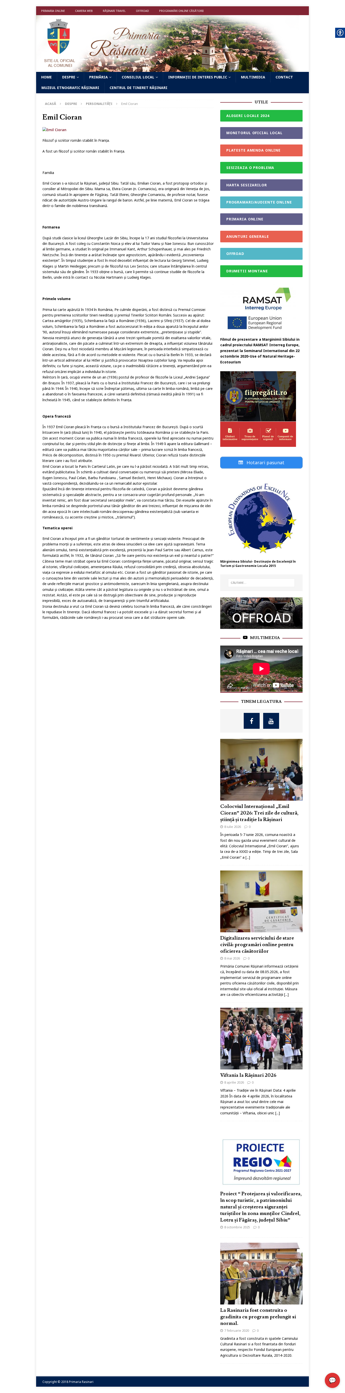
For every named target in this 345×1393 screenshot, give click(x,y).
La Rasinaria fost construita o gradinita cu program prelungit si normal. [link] (258, 1317)
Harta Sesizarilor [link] (246, 185)
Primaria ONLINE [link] (53, 11)
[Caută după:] (261, 582)
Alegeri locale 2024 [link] (247, 115)
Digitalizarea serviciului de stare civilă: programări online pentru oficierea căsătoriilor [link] (257, 944)
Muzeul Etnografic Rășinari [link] (70, 87)
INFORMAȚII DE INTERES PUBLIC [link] (197, 77)
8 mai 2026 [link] (232, 958)
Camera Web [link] (84, 11)
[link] (167, 69)
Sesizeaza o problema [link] (250, 167)
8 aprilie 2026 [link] (234, 1082)
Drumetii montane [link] (247, 271)
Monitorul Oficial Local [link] (254, 132)
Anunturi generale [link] (247, 236)
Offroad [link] (142, 11)
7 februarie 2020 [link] (236, 1330)
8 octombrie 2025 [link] (237, 1227)
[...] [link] (247, 857)
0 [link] (250, 826)
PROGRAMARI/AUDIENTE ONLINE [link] (259, 202)
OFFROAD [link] (235, 253)
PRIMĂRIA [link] (98, 77)
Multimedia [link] (265, 637)
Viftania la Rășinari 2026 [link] (248, 1075)
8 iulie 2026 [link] (232, 826)
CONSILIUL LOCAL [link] (138, 77)
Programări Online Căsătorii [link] (181, 11)
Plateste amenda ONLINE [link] (253, 150)
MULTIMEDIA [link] (253, 77)
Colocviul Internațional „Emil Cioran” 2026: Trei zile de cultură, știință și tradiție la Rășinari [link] (259, 813)
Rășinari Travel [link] (114, 11)
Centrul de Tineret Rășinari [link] (138, 87)
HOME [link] (46, 77)
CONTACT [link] (284, 77)
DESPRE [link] (68, 77)
